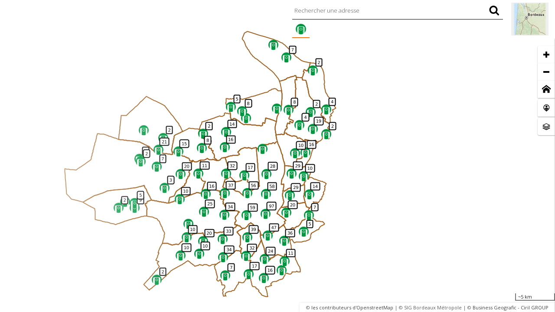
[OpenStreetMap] (529, 19)
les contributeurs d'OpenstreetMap (352, 307)
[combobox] (397, 10)
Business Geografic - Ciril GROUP (510, 307)
